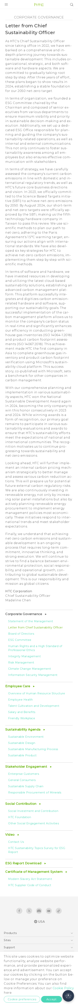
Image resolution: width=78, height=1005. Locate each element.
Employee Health (20, 699)
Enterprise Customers (23, 774)
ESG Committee (19, 640)
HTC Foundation (19, 817)
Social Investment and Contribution (33, 811)
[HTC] (39, 4)
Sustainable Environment (26, 736)
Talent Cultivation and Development (33, 706)
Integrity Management (24, 656)
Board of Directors (21, 633)
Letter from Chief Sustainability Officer (35, 627)
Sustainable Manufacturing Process (33, 749)
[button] (68, 996)
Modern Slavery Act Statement (30, 879)
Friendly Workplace (21, 718)
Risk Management (21, 662)
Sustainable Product (22, 755)
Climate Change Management (29, 668)
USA (41, 921)
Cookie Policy (63, 988)
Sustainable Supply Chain (25, 786)
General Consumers (22, 780)
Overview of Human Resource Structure (36, 693)
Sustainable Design (21, 743)
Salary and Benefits (21, 712)
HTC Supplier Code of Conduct (29, 885)
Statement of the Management (30, 621)
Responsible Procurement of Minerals (34, 792)
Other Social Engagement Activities (33, 823)
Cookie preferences (22, 999)
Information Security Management (33, 675)
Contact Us (16, 842)
